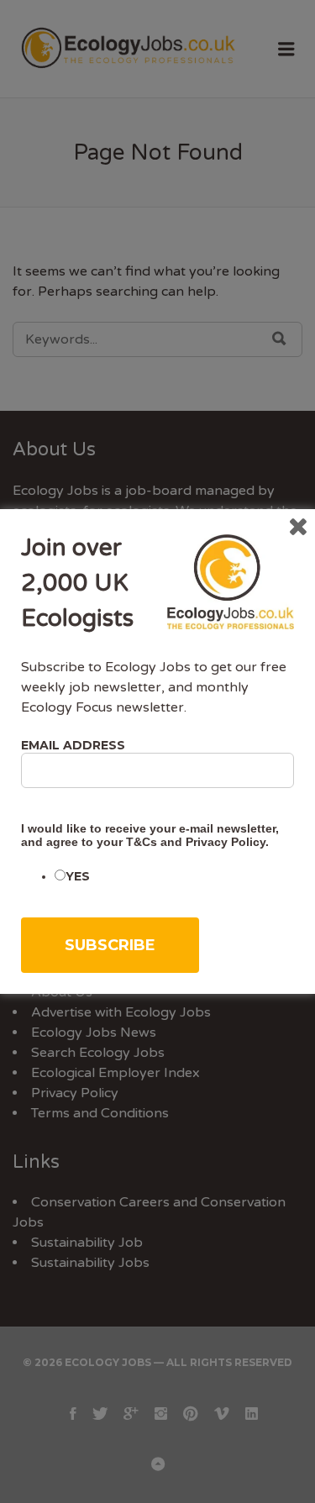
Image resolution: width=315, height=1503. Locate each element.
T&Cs (141, 842)
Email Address (73, 745)
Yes (78, 876)
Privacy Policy (225, 842)
